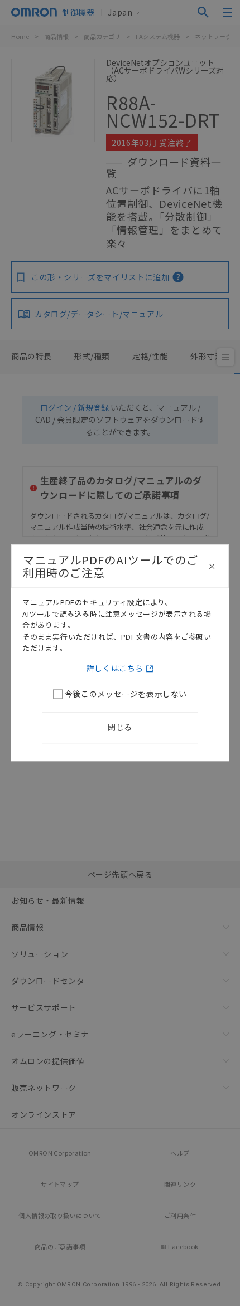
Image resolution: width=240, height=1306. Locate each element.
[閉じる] (212, 566)
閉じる (120, 727)
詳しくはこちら (115, 668)
